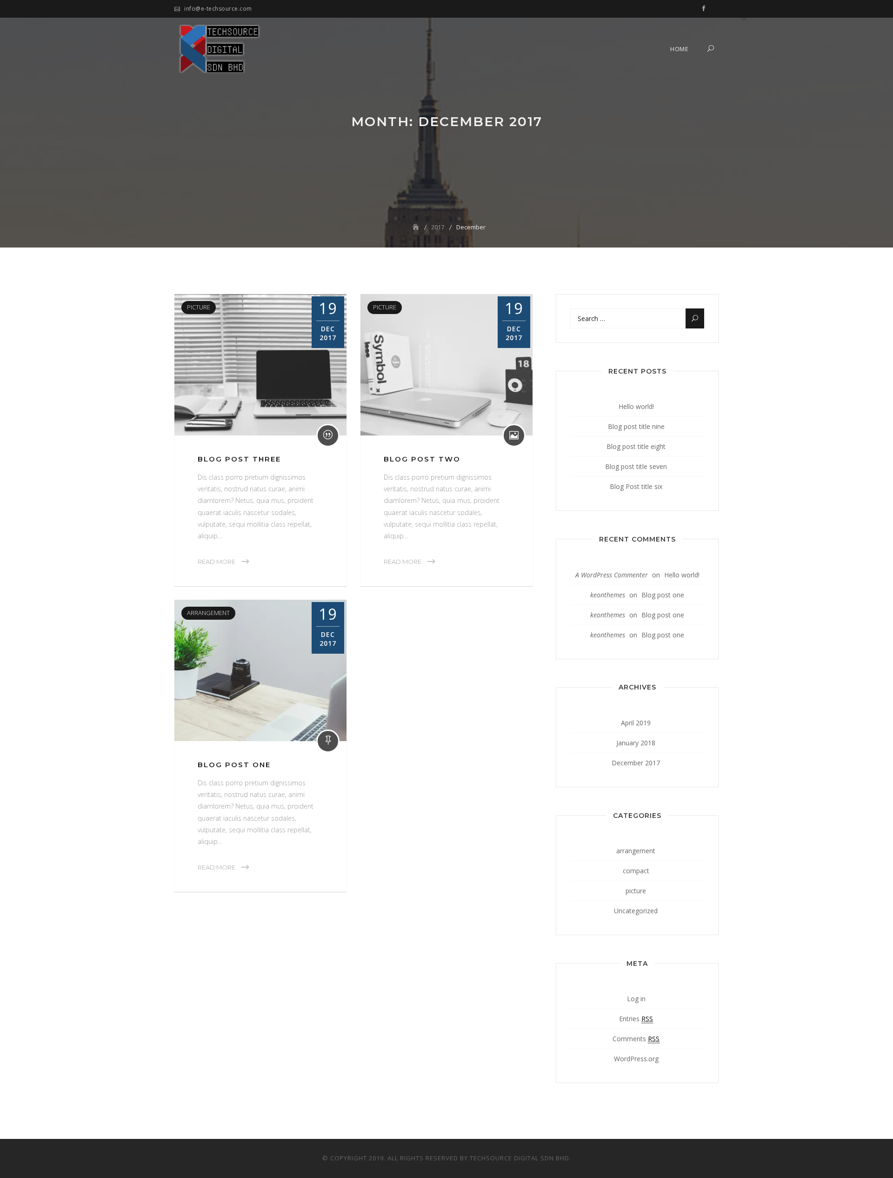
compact (636, 870)
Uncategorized (636, 910)
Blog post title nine (636, 426)
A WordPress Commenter (611, 574)
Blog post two (422, 459)
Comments (636, 1038)
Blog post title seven (636, 466)
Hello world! (636, 406)
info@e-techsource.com (218, 9)
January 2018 (635, 742)
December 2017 (636, 762)
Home (679, 49)
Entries (636, 1018)
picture (198, 307)
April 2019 (636, 722)
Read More (216, 561)
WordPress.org (636, 1058)
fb (703, 9)
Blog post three (239, 459)
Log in (636, 998)
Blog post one (234, 764)
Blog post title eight (636, 446)
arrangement (208, 613)
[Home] (417, 227)
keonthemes (607, 594)
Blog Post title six (636, 486)
